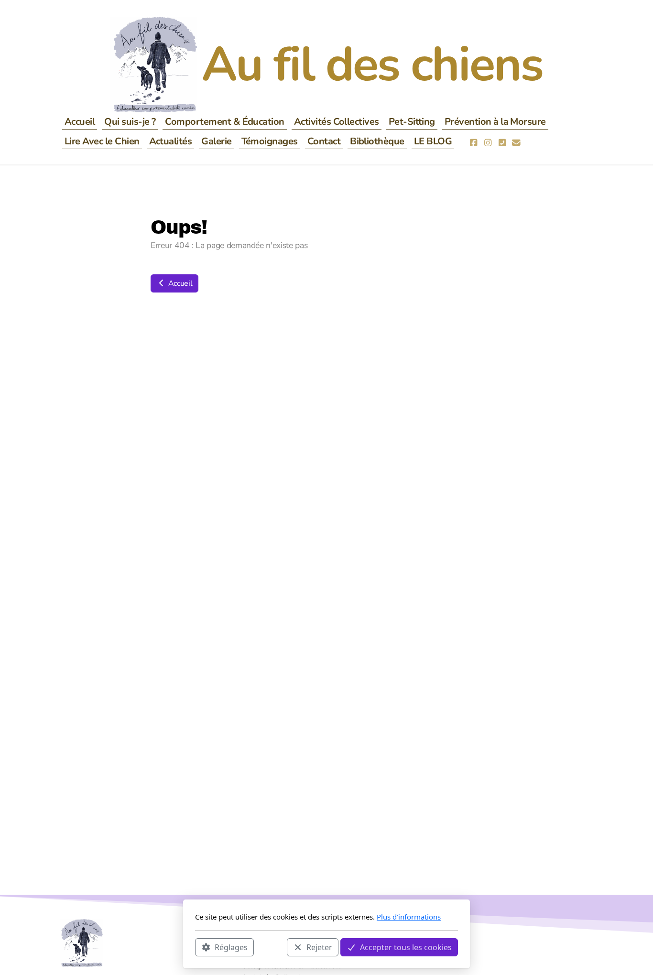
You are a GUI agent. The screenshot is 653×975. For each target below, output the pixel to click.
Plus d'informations (409, 916)
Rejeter (319, 947)
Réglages (231, 947)
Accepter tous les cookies (406, 947)
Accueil (179, 283)
